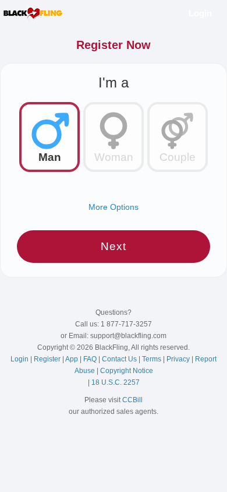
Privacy (178, 359)
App (72, 359)
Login (200, 13)
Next (113, 246)
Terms (152, 359)
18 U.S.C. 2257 (115, 382)
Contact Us (120, 359)
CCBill (132, 400)
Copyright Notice (126, 371)
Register (48, 359)
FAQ (90, 359)
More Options (113, 207)
